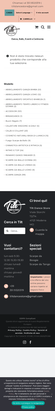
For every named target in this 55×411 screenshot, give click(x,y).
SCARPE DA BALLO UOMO (19, 170)
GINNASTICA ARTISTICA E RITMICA (22, 145)
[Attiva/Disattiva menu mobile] (49, 27)
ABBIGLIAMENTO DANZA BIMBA (21, 89)
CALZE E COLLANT (14, 131)
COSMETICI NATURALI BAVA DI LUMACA (25, 135)
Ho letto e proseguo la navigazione (28, 403)
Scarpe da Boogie (36, 258)
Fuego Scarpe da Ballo (17, 140)
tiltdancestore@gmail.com (27, 6)
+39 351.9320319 (17, 288)
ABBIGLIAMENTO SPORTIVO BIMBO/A (24, 99)
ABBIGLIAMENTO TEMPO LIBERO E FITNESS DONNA (27, 105)
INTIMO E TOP (12, 150)
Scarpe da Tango (40, 264)
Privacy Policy (40, 399)
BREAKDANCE (13, 116)
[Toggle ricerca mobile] (42, 27)
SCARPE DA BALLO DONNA (19, 160)
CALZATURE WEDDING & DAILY (21, 126)
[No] (51, 394)
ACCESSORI (11, 111)
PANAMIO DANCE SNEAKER (19, 155)
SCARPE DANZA (13, 175)
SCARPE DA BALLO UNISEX (19, 165)
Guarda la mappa (41, 231)
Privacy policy (28, 407)
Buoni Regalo (12, 121)
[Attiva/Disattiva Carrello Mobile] (36, 27)
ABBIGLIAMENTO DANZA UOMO (21, 94)
